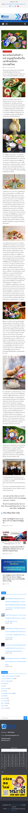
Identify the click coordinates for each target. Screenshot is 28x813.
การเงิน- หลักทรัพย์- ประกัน (7, 678)
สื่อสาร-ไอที (3, 703)
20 (13, 762)
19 (10, 762)
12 (10, 759)
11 (6, 759)
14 (17, 759)
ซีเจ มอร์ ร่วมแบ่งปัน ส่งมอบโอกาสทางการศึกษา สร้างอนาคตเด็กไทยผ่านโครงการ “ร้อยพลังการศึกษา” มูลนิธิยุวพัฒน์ (13, 506)
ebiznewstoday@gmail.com (12, 735)
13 (13, 759)
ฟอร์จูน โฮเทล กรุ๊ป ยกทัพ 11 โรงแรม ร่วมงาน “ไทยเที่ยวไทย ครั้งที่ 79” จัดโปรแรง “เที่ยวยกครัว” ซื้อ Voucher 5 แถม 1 (15, 618)
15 (21, 759)
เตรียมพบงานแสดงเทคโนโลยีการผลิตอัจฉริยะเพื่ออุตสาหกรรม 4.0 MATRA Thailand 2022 (13, 549)
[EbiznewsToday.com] (14, 14)
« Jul (2, 772)
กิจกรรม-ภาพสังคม (5, 681)
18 (6, 762)
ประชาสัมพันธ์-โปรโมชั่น (7, 51)
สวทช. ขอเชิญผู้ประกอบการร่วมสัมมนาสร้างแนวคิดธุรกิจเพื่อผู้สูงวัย (13, 521)
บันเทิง (2, 691)
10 (2, 759)
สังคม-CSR (3, 698)
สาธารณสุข (4, 700)
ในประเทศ (3, 708)
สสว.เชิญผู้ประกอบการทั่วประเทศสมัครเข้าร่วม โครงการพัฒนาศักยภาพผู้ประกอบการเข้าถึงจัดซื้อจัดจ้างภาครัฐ (14, 578)
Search (25, 718)
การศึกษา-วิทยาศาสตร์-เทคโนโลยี (9, 676)
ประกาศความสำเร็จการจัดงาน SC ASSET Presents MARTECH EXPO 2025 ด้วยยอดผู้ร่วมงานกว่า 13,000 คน (14, 498)
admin (13, 67)
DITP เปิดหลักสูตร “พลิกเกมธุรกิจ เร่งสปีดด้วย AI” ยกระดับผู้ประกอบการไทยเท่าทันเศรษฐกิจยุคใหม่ (15, 661)
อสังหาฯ (3, 705)
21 (17, 762)
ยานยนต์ (3, 696)
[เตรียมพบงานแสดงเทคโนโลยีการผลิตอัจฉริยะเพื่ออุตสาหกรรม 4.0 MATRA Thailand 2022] (14, 532)
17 (2, 762)
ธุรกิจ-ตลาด (4, 688)
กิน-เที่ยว (3, 683)
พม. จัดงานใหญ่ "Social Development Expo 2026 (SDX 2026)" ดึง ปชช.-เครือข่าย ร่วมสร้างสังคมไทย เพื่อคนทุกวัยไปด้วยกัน (15, 648)
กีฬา (2, 686)
